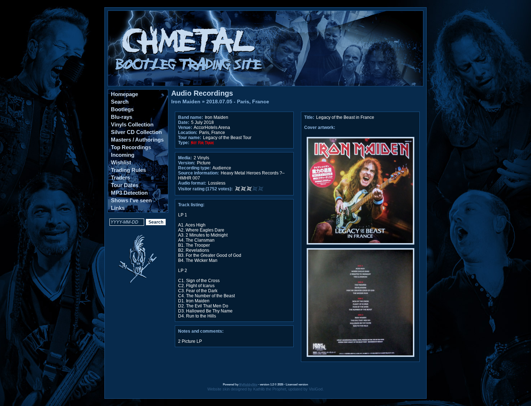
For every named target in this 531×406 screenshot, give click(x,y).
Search (120, 102)
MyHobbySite (248, 384)
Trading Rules (128, 170)
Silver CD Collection (136, 132)
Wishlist (121, 162)
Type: (183, 142)
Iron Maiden (185, 101)
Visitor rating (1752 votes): (205, 188)
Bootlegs (122, 109)
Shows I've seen (131, 200)
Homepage (124, 94)
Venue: (185, 127)
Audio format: (192, 183)
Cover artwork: (319, 127)
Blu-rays (121, 117)
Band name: (190, 117)
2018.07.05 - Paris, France (237, 101)
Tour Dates (124, 185)
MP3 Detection (129, 193)
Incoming (122, 155)
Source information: (198, 173)
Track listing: (191, 204)
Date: (183, 122)
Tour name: (189, 137)
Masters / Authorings (137, 140)
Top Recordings (131, 147)
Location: (187, 132)
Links (118, 208)
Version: (186, 162)
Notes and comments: (201, 331)
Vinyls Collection (132, 124)
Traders (120, 177)
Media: (185, 157)
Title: (309, 117)
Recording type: (194, 167)
